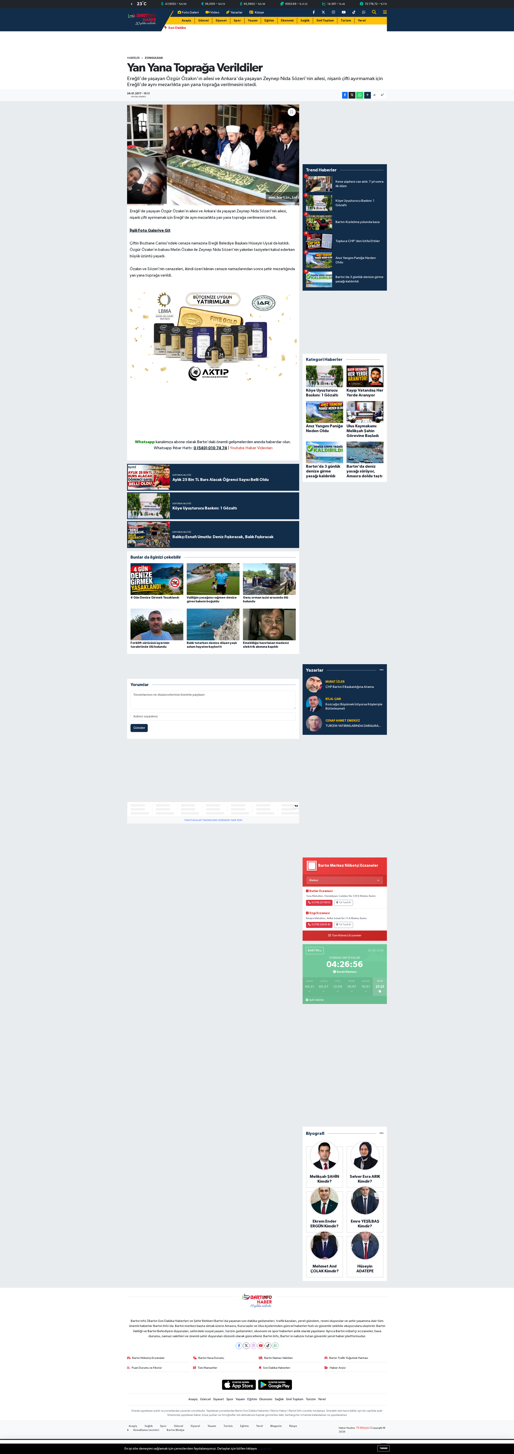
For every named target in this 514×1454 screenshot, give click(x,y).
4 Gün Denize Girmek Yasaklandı (155, 597)
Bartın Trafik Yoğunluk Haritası (348, 1357)
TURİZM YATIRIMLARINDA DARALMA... (353, 726)
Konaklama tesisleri (146, 1430)
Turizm (346, 20)
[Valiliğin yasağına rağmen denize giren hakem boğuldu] (213, 579)
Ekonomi (287, 20)
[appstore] (239, 1384)
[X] (246, 1345)
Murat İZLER (335, 681)
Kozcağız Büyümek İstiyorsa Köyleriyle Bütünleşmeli (353, 706)
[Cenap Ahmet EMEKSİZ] (314, 723)
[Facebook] (239, 1345)
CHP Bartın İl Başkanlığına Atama (349, 687)
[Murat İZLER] (314, 684)
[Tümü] (381, 670)
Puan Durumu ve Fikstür (147, 1367)
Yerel (362, 20)
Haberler (133, 58)
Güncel (203, 20)
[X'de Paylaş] (352, 95)
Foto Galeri (190, 12)
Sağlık (305, 20)
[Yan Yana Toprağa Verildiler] (213, 155)
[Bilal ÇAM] (314, 704)
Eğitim (269, 20)
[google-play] (275, 1384)
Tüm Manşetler (207, 1367)
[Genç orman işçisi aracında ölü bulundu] (269, 579)
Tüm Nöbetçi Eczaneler (346, 935)
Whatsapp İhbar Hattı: (190, 448)
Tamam (383, 1448)
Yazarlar (236, 12)
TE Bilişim (362, 1428)
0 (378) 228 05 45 (321, 925)
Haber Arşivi (338, 1367)
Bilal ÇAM (333, 699)
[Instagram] (253, 1345)
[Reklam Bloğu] (213, 336)
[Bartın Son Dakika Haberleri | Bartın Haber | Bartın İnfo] (142, 19)
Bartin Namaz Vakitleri (278, 1357)
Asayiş (186, 20)
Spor (237, 20)
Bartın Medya (175, 1430)
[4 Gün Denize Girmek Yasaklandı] (157, 579)
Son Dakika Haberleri (276, 1367)
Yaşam (252, 20)
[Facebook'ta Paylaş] (345, 95)
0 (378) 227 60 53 (321, 902)
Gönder (139, 728)
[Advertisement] (213, 411)
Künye (259, 12)
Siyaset (221, 20)
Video (214, 12)
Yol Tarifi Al (345, 902)
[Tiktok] (268, 1345)
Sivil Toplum (325, 20)
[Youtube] (260, 1345)
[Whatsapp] (275, 1345)
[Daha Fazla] (367, 95)
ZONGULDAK (154, 58)
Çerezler (265, 1448)
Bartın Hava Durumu (211, 1357)
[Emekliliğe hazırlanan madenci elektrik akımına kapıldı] (269, 624)
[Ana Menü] (383, 12)
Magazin (276, 1426)
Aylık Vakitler (316, 1000)
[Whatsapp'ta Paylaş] (359, 95)
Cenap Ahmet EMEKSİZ (342, 720)
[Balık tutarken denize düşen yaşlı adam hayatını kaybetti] (213, 624)
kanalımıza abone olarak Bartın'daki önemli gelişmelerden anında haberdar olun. (223, 442)
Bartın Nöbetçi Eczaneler (148, 1357)
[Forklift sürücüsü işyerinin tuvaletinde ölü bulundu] (157, 624)
